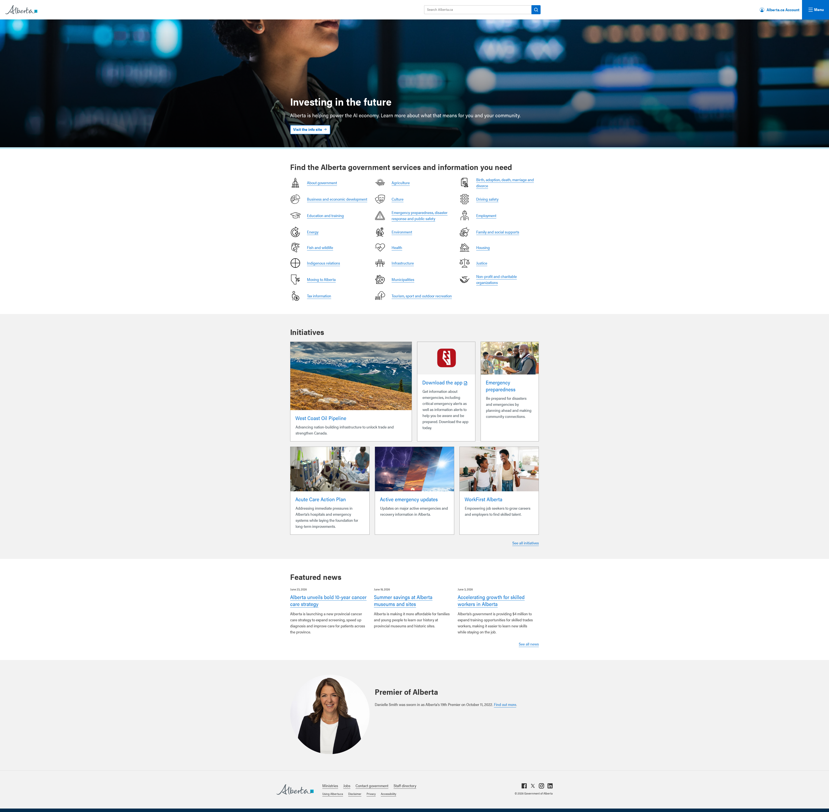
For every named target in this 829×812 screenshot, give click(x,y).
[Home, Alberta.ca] (21, 9)
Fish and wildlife (320, 247)
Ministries (330, 785)
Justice (481, 263)
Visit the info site (307, 129)
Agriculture (401, 182)
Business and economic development (337, 199)
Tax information (319, 295)
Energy (312, 232)
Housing (483, 247)
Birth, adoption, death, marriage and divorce (505, 182)
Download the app (442, 382)
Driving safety (487, 199)
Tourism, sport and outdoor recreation (422, 295)
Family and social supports (497, 232)
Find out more (505, 704)
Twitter (532, 785)
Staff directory (405, 785)
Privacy (371, 793)
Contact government (372, 785)
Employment (486, 215)
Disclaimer (354, 793)
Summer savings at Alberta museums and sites (403, 600)
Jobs (346, 785)
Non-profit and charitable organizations (496, 279)
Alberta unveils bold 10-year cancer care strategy (328, 600)
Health (397, 247)
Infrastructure (403, 263)
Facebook (524, 785)
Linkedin (550, 785)
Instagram (541, 785)
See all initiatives (525, 543)
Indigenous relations (323, 263)
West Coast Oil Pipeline (320, 418)
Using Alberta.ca (332, 793)
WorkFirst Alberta (483, 499)
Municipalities (403, 279)
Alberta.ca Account (783, 9)
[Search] (536, 9)
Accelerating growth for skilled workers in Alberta (491, 600)
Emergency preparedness (501, 386)
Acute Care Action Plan (320, 499)
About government (322, 182)
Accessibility (388, 793)
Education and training (325, 215)
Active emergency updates (409, 499)
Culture (397, 199)
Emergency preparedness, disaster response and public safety (420, 215)
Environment (402, 232)
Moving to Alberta (321, 279)
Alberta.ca (295, 789)
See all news (529, 644)
